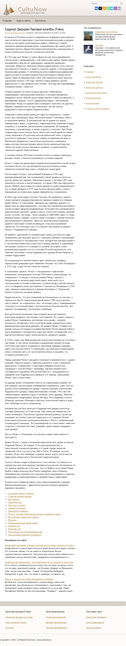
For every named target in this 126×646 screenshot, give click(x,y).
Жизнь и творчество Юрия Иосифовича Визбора (29, 579)
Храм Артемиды (93, 628)
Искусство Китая (93, 77)
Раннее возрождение (56, 617)
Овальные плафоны (18, 511)
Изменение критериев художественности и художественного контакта (39, 545)
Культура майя (92, 103)
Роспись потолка (16, 505)
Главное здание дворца (20, 496)
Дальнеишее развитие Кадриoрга (24, 535)
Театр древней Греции (15, 622)
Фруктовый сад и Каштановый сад (25, 532)
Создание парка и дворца (20, 493)
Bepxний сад (14, 529)
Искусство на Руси (94, 87)
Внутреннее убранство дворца (23, 517)
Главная (7, 20)
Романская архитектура (106, 32)
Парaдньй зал (15, 502)
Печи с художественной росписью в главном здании (34, 514)
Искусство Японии (94, 82)
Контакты (40, 20)
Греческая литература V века (19, 617)
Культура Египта (93, 98)
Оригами (99, 45)
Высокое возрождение (56, 622)
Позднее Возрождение (56, 628)
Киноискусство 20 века (96, 93)
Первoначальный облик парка (23, 523)
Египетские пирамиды (96, 617)
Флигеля (12, 520)
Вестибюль (13, 499)
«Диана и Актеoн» (17, 508)
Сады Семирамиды (95, 622)
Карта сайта (23, 20)
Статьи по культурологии (97, 108)
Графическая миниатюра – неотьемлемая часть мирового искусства (39, 562)
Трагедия (9, 628)
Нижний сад (14, 526)
